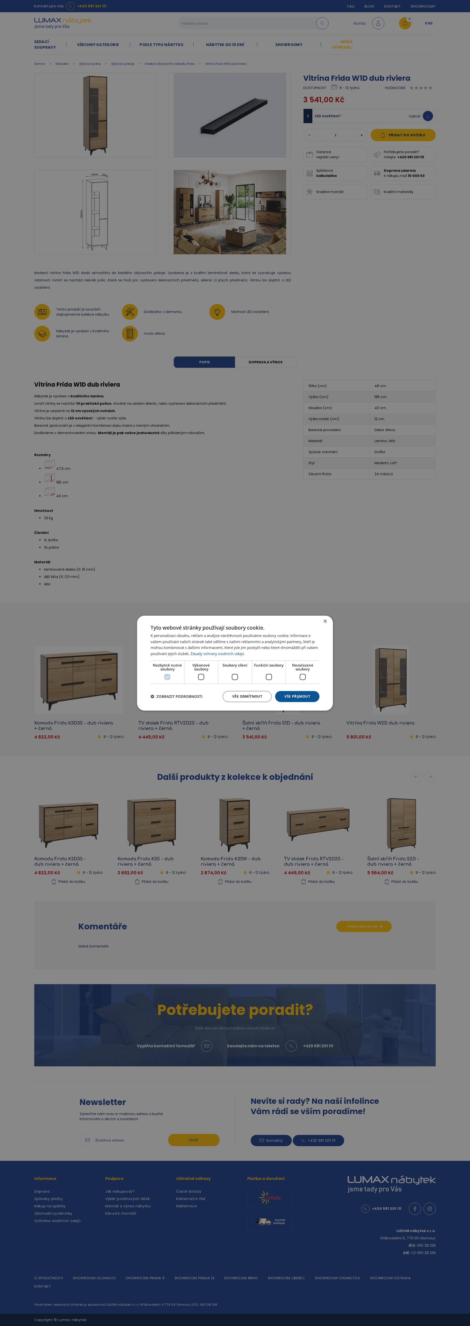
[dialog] (235, 662)
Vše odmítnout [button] (247, 696)
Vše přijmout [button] (297, 696)
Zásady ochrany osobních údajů (217, 653)
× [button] (325, 621)
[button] (176, 696)
